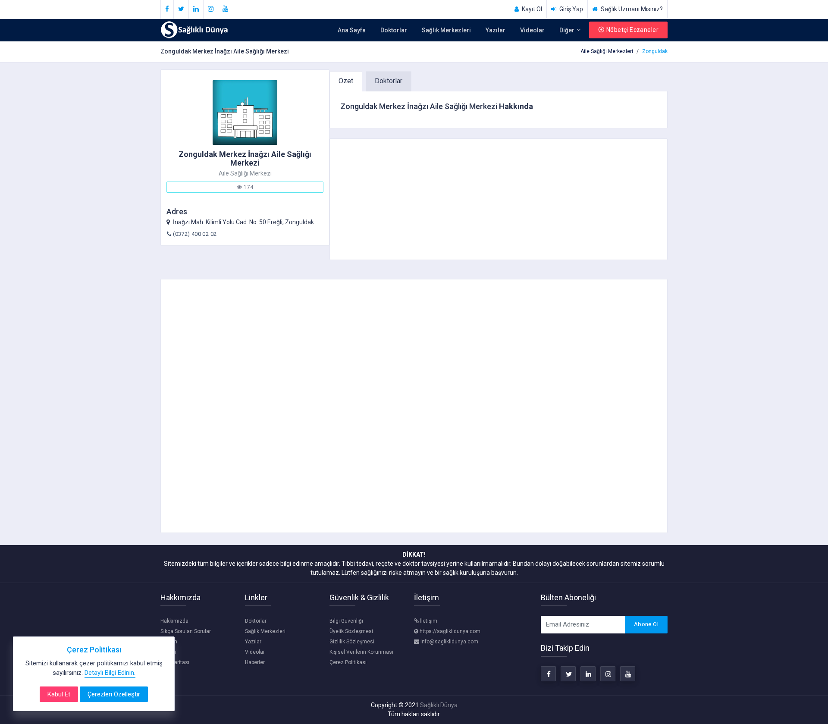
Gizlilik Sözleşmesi (351, 642)
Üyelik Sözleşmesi (351, 631)
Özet (346, 81)
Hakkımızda (174, 621)
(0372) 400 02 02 (194, 234)
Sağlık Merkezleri (446, 30)
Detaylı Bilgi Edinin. (110, 673)
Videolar (532, 30)
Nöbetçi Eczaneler (632, 29)
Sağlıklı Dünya (439, 705)
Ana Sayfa (352, 30)
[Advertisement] (498, 199)
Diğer (567, 30)
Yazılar (495, 30)
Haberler (255, 662)
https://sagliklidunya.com (449, 631)
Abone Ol (646, 624)
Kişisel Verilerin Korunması (361, 652)
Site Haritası (174, 662)
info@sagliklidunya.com (448, 642)
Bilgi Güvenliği (346, 621)
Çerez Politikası (348, 662)
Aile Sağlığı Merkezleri (606, 51)
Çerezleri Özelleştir (114, 694)
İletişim (428, 621)
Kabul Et (58, 694)
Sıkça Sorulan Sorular (185, 631)
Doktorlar (393, 30)
